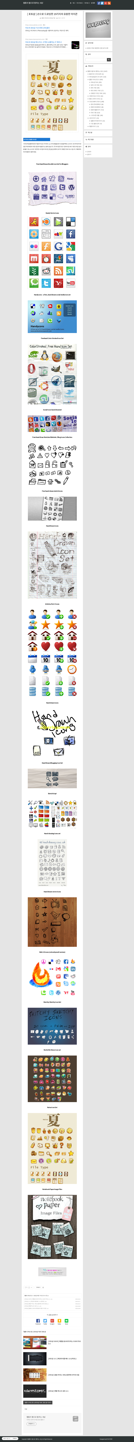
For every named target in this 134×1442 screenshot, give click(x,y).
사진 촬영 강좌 (96, 124)
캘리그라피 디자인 (95, 99)
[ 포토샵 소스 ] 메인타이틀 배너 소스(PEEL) (34, 1301)
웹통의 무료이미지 (98, 121)
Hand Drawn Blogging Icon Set (52, 763)
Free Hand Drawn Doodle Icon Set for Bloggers (52, 164)
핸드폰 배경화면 (97, 104)
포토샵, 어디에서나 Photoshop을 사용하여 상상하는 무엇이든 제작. (47, 31)
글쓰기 (89, 154)
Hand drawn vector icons (52, 892)
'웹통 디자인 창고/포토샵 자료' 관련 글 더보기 (37, 1402)
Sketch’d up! (52, 794)
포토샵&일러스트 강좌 (97, 77)
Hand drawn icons (52, 703)
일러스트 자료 (96, 85)
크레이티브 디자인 (96, 96)
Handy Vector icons (52, 213)
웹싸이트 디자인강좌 (96, 74)
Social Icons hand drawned (52, 410)
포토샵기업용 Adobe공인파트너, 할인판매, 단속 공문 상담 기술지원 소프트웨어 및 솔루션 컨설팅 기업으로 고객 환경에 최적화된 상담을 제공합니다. (46, 46)
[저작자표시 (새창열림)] (43, 1287)
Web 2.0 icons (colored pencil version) (52, 952)
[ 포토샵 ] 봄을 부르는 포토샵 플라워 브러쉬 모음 (35, 1304)
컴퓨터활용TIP (97, 110)
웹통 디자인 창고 (28, 1295)
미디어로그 (80, 3)
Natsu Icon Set (52, 1107)
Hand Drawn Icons (52, 526)
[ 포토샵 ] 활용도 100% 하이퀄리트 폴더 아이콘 (35, 1308)
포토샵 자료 (36, 1295)
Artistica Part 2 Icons (52, 604)
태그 (74, 3)
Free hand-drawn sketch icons (52, 491)
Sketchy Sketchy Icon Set (52, 1002)
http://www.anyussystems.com (35, 39)
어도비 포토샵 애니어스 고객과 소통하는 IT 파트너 (43, 42)
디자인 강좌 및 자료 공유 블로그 (35, 1420)
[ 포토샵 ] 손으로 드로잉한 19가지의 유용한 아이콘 (52, 14)
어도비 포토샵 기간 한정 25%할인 (37, 28)
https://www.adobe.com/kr (33, 25)
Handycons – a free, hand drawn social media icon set (52, 295)
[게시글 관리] (31, 1287)
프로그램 (95, 113)
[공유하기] (29, 1287)
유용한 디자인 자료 (98, 93)
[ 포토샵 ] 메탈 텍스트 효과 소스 (31, 1306)
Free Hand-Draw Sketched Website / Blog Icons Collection (52, 437)
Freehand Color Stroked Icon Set (52, 338)
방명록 (93, 3)
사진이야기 (94, 118)
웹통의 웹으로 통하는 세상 (33, 3)
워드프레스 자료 (97, 91)
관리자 (89, 152)
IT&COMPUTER (96, 102)
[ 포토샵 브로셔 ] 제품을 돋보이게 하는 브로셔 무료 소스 (37, 1299)
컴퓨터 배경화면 (97, 107)
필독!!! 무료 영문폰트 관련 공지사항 (97, 48)
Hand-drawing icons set (52, 834)
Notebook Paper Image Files (52, 1189)
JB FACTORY (109, 1439)
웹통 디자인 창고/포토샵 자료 (48, 18)
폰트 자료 (95, 88)
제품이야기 (94, 126)
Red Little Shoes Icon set (52, 1050)
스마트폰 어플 (97, 115)
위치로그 (87, 3)
